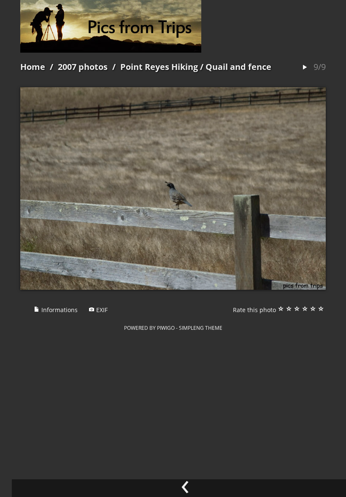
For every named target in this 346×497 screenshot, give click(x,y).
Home (32, 66)
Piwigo (166, 327)
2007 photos (83, 66)
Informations (59, 310)
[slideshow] (305, 68)
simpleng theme (200, 327)
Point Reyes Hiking (159, 66)
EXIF (101, 310)
